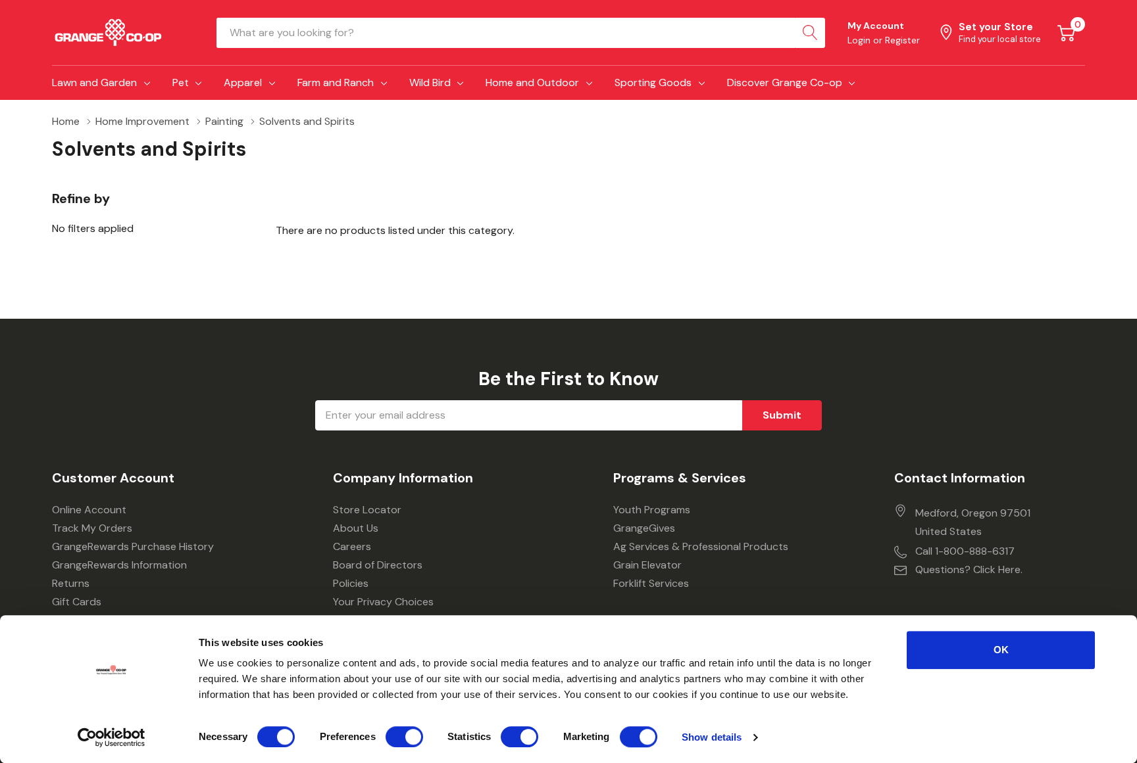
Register (902, 40)
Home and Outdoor (532, 82)
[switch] (404, 736)
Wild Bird (430, 82)
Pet (180, 82)
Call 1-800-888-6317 (965, 551)
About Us (355, 528)
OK (1001, 649)
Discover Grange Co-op (784, 82)
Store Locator (367, 510)
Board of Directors (377, 565)
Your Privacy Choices (383, 602)
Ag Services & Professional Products (700, 546)
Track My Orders (92, 528)
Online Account (89, 510)
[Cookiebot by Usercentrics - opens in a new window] (111, 737)
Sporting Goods (653, 82)
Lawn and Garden (94, 82)
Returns (70, 583)
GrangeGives (644, 528)
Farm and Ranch (335, 82)
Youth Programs (651, 510)
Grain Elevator (647, 565)
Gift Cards (76, 602)
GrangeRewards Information (119, 565)
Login (860, 40)
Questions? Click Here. (969, 569)
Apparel (243, 82)
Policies (350, 583)
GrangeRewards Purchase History (133, 546)
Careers (352, 546)
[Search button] (810, 33)
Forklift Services (651, 583)
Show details (712, 737)
